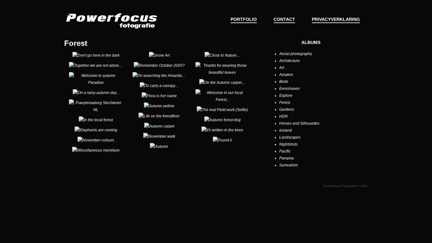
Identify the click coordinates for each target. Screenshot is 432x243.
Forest (284, 102)
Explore (286, 95)
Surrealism (288, 165)
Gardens (286, 109)
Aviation (286, 74)
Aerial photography (295, 54)
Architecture (289, 61)
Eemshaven (289, 88)
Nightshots (288, 144)
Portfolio (244, 19)
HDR (283, 116)
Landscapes (289, 137)
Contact (284, 19)
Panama (286, 158)
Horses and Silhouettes (299, 123)
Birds (283, 81)
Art (281, 67)
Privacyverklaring (336, 19)
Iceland (285, 130)
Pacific (285, 151)
